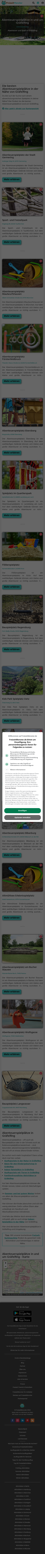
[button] (22, 769)
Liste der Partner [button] (10, 788)
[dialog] (22, 777)
